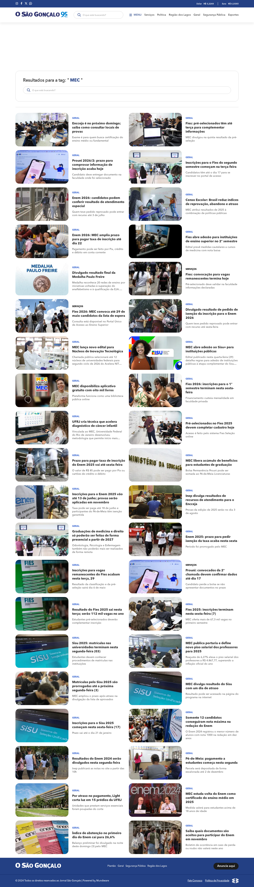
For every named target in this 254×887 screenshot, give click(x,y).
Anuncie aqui (226, 866)
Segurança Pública (214, 15)
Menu (138, 15)
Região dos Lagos (180, 15)
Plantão (111, 866)
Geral (197, 15)
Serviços (149, 15)
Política (161, 15)
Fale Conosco (195, 881)
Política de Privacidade (217, 881)
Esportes (233, 15)
